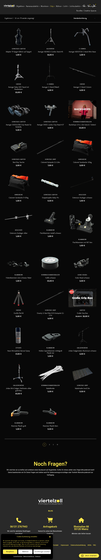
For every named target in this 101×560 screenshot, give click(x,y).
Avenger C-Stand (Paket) (50, 87)
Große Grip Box (82, 313)
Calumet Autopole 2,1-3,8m (50, 162)
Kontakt (55, 545)
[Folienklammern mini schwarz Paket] (19, 262)
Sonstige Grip (50, 159)
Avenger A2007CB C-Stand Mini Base (82, 52)
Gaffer (82, 310)
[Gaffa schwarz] (50, 262)
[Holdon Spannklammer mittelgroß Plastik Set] (50, 335)
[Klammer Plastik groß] (19, 410)
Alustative (50, 49)
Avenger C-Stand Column (82, 87)
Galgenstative (82, 348)
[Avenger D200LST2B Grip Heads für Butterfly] (19, 109)
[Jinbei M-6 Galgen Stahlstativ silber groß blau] (19, 373)
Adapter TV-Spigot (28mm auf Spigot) (18, 52)
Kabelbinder (50, 388)
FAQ (94, 545)
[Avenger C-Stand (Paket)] (50, 72)
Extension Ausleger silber (18, 233)
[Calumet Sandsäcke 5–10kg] (19, 182)
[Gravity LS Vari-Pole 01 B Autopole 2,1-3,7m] (50, 298)
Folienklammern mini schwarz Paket (18, 278)
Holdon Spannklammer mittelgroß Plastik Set (50, 352)
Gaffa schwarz (50, 278)
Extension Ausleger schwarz (82, 198)
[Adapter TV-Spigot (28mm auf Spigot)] (19, 36)
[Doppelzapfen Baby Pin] (50, 182)
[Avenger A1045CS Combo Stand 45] (50, 36)
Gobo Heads (82, 275)
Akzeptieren (10, 552)
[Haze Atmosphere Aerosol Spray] (19, 335)
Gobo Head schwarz (82, 278)
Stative (18, 84)
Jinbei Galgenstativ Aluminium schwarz (82, 351)
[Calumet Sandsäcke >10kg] (82, 147)
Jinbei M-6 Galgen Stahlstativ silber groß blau (18, 389)
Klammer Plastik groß (18, 426)
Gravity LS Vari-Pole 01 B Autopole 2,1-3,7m (50, 314)
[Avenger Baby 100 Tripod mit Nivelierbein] (19, 72)
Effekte (19, 348)
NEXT (57, 445)
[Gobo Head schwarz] (82, 262)
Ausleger (82, 195)
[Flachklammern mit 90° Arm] (82, 223)
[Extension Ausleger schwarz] (82, 182)
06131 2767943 (18, 526)
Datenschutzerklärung (28, 556)
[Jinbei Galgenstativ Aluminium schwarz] (82, 335)
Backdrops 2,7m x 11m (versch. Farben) (82, 125)
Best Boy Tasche (18, 162)
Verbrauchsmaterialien (82, 122)
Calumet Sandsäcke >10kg (82, 162)
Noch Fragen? (50, 464)
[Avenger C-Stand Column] (82, 72)
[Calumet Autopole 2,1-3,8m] (50, 147)
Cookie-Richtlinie (17, 556)
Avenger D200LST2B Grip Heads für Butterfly (18, 126)
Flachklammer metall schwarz (50, 233)
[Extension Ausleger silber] (19, 218)
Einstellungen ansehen (42, 552)
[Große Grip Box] (82, 298)
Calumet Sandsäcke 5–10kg (18, 198)
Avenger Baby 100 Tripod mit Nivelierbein (18, 88)
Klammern (50, 230)
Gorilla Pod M (18, 313)
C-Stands (82, 49)
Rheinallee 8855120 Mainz (81, 528)
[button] (50, 537)
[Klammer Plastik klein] (50, 410)
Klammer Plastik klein (50, 426)
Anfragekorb (50, 526)
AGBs (89, 545)
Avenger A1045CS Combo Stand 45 (50, 52)
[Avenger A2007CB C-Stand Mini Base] (82, 36)
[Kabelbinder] (50, 373)
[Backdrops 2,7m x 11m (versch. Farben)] (82, 109)
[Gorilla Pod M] (19, 298)
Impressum (37, 556)
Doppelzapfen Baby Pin (50, 198)
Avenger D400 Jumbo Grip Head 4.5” (50, 125)
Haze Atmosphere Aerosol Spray (18, 351)
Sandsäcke (82, 159)
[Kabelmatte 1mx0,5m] (82, 373)
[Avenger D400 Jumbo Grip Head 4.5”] (50, 109)
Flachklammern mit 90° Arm (82, 242)
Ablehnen (25, 552)
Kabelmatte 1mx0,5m (82, 388)
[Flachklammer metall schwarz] (50, 218)
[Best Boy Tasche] (19, 147)
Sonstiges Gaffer (18, 49)
